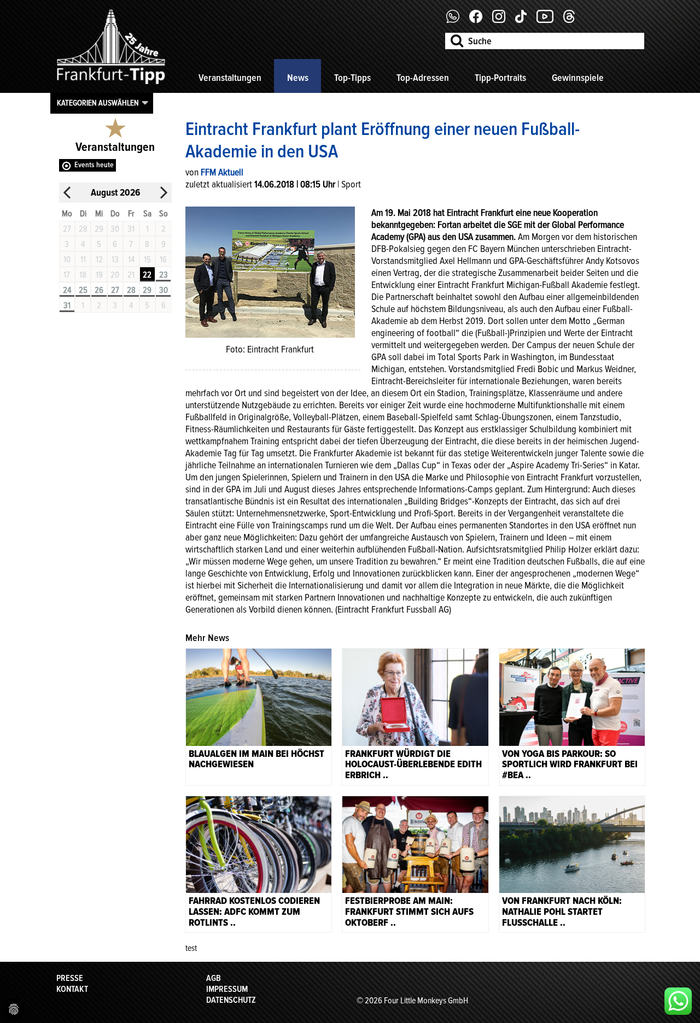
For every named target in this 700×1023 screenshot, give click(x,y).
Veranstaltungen (230, 78)
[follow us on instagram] (503, 20)
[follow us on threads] (573, 20)
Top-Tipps (352, 78)
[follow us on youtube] (549, 20)
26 (99, 290)
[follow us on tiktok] (525, 20)
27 (115, 290)
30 (163, 290)
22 (147, 274)
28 (131, 290)
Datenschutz (231, 1000)
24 (67, 290)
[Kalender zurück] (67, 193)
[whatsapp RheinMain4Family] (678, 1001)
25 (83, 290)
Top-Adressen (422, 78)
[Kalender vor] (163, 193)
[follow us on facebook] (457, 20)
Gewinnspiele (578, 78)
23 (163, 274)
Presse (69, 978)
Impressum (227, 989)
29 (147, 290)
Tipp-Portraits (500, 78)
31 (67, 305)
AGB (213, 978)
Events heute (94, 164)
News (297, 78)
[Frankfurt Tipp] (111, 84)
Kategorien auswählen (98, 103)
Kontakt (72, 989)
